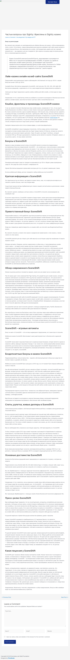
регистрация (53, 117)
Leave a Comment (10, 37)
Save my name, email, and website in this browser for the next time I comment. (28, 637)
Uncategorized (20, 37)
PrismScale (11, 658)
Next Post (64, 597)
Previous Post (6, 597)
